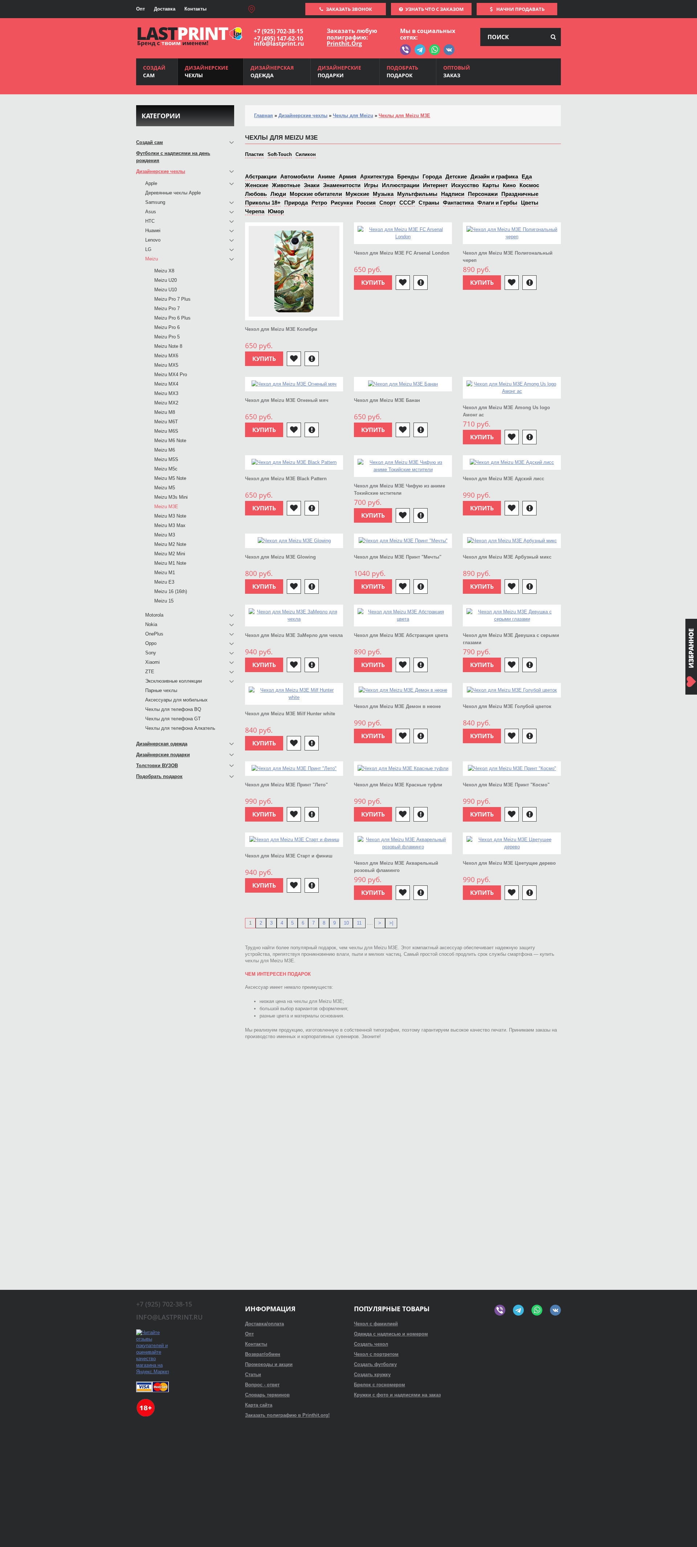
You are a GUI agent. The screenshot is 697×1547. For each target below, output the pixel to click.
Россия (366, 202)
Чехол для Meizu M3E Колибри (281, 329)
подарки (339, 71)
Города (432, 176)
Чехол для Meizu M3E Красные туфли (398, 784)
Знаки (311, 185)
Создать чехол (371, 1344)
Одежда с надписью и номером (391, 1334)
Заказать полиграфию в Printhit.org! (287, 1415)
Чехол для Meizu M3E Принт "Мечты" (397, 557)
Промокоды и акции (269, 1364)
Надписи (452, 194)
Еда (527, 176)
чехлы (206, 71)
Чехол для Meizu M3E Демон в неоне (397, 706)
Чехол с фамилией (376, 1323)
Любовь (256, 194)
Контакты (195, 9)
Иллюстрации (400, 185)
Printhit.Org (344, 44)
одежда (272, 71)
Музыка (383, 194)
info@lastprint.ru (279, 44)
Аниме (326, 176)
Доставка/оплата (264, 1323)
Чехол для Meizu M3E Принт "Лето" (286, 784)
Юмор (276, 211)
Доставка (164, 9)
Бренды (408, 176)
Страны (429, 202)
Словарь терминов (267, 1395)
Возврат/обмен (262, 1354)
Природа (296, 202)
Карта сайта (258, 1405)
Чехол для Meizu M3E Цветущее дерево (509, 863)
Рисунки (342, 202)
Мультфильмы (417, 194)
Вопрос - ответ (262, 1384)
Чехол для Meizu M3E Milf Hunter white (290, 713)
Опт (140, 9)
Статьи (253, 1374)
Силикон (305, 154)
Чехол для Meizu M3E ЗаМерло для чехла (294, 635)
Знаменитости (341, 185)
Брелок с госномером (379, 1384)
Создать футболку (375, 1364)
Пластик (254, 154)
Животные (286, 185)
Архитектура (377, 176)
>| (391, 923)
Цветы (529, 202)
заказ (456, 71)
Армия (347, 176)
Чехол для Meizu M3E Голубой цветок (507, 706)
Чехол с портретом (376, 1354)
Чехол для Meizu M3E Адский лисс (503, 478)
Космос (529, 185)
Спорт (387, 202)
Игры (371, 185)
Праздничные (519, 194)
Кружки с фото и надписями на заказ (397, 1395)
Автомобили (297, 176)
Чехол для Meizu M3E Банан (387, 400)
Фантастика (458, 202)
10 (346, 923)
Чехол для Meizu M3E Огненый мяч (287, 400)
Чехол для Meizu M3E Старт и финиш (289, 856)
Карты (490, 185)
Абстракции (261, 176)
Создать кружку (372, 1374)
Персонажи (483, 194)
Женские (256, 185)
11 (359, 923)
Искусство (465, 185)
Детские (456, 176)
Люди (278, 194)
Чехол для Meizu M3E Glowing (280, 557)
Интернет (435, 185)
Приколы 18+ (263, 202)
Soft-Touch (280, 154)
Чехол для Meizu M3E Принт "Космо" (506, 784)
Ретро (319, 202)
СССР (407, 202)
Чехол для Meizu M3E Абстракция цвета (401, 635)
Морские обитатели (316, 194)
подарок (402, 71)
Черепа (254, 211)
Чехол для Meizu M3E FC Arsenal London (401, 253)
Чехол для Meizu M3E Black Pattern (286, 478)
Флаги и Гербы (497, 202)
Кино (509, 185)
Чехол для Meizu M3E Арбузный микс (507, 557)
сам (154, 71)
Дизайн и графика (494, 176)
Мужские (357, 194)
